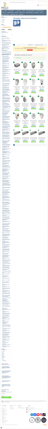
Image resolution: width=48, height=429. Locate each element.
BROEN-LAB (3, 357)
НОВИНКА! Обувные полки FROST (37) (5, 284)
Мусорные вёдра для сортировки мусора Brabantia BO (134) (6, 130)
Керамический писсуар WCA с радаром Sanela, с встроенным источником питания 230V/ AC (33, 122)
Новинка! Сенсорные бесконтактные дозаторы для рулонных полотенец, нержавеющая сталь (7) (6, 256)
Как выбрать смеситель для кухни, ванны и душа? (6, 381)
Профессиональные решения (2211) (5, 50)
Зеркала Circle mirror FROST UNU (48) (6, 154)
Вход (41, 1)
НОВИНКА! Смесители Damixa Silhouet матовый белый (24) (6, 144)
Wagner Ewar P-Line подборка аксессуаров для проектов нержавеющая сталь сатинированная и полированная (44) (6, 142)
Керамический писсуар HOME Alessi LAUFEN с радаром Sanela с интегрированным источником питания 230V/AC (17, 105)
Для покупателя (19, 10)
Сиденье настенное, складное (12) (6, 327)
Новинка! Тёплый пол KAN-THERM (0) (5, 156)
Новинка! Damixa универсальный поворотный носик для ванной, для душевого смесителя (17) (6, 122)
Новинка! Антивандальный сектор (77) (5, 206)
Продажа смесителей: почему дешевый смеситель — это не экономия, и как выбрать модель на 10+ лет (6, 377)
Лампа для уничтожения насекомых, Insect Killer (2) (5, 315)
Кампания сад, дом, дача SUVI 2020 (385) (6, 109)
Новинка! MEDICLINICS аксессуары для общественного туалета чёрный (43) (5, 322)
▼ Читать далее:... (18, 57)
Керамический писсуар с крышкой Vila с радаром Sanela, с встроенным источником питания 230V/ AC (41, 122)
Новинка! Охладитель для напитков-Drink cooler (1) (5, 87)
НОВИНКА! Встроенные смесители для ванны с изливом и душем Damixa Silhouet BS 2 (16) (5, 61)
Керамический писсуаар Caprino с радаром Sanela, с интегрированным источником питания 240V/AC (33, 71)
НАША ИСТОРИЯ (11, 10)
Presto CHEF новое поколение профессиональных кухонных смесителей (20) (6, 161)
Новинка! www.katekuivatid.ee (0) (6, 306)
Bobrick (3, 353)
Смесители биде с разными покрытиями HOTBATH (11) (6, 83)
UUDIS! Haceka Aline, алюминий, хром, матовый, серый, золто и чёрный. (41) (6, 104)
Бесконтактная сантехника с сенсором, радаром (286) (6, 217)
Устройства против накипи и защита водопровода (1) (6, 58)
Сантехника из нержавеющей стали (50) (6, 264)
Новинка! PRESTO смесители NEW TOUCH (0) (6, 215)
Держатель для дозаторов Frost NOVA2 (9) (5, 65)
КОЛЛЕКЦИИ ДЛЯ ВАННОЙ (40, 10)
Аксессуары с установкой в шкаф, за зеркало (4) (5, 253)
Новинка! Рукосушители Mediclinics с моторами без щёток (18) (5, 227)
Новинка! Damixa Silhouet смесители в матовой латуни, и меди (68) (6, 240)
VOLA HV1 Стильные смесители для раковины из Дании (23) (6, 78)
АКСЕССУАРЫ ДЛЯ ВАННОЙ (30, 10)
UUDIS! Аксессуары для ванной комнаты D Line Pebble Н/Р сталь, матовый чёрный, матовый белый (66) (6, 192)
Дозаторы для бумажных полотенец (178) (5, 205)
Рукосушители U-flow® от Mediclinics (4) (5, 75)
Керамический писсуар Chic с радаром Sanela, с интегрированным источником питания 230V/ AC (33, 88)
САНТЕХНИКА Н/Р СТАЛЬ (14, 14)
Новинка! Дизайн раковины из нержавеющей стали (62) (6, 265)
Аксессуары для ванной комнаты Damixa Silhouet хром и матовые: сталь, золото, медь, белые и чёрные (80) (6, 133)
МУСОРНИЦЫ (21, 14)
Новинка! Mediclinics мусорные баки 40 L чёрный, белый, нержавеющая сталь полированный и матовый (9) (6, 127)
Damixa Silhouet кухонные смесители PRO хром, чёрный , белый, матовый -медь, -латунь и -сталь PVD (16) (6, 106)
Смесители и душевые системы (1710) (5, 45)
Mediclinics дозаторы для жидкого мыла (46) (5, 195)
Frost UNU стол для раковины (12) (6, 280)
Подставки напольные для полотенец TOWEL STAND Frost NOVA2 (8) (5, 147)
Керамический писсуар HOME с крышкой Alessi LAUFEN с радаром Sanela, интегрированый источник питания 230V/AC (25, 105)
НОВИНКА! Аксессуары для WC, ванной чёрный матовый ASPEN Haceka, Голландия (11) (6, 98)
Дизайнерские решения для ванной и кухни (21, 16)
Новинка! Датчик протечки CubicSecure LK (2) (5, 85)
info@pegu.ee (30, 411)
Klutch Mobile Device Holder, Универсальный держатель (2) (6, 313)
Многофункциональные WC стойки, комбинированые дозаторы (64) (6, 247)
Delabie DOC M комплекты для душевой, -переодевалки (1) (6, 230)
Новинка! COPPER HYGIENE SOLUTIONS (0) (6, 346)
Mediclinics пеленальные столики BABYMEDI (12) (5, 208)
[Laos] (17, 133)
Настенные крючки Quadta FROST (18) (5, 63)
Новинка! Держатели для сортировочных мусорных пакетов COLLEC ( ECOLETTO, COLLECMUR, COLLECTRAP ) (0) (6, 184)
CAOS (2, 358)
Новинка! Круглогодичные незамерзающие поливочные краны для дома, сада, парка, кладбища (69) (6, 101)
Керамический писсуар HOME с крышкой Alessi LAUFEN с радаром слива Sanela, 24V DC (33, 104)
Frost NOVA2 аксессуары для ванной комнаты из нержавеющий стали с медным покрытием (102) (6, 152)
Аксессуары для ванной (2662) (6, 39)
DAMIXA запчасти (22, 12)
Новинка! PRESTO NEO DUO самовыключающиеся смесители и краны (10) (6, 335)
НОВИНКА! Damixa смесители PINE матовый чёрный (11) (6, 111)
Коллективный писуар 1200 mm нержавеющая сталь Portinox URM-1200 (41, 138)
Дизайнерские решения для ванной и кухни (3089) (6, 54)
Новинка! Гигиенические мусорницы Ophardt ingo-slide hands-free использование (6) (6, 203)
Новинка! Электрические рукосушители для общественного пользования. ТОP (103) (6, 317)
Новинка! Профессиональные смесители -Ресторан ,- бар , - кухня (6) (6, 289)
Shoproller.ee (45, 424)
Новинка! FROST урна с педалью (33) (5, 343)
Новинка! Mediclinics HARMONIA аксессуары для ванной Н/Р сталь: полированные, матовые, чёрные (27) (6, 170)
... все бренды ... (4, 360)
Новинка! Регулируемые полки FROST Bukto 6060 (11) (6, 69)
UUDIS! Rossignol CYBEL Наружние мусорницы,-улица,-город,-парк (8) (6, 291)
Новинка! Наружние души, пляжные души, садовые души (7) (6, 200)
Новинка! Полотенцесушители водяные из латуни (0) (6, 176)
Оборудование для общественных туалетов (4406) (6, 48)
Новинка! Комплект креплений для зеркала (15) (6, 329)
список (32, 44)
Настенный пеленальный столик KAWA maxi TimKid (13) (6, 124)
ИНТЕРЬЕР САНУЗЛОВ (5, 14)
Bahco (3, 352)
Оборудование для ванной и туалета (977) (6, 40)
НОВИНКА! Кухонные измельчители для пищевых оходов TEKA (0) (6, 92)
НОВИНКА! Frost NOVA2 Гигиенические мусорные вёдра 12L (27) (5, 68)
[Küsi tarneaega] (17, 65)
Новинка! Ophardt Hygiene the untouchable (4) (6, 339)
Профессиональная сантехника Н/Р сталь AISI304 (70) (6, 222)
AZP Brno (3, 351)
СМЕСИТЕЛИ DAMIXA (10, 12)
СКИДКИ (24, 10)
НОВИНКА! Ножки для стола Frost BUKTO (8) (6, 71)
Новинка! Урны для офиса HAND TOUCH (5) (5, 269)
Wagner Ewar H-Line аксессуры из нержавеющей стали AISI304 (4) (6, 149)
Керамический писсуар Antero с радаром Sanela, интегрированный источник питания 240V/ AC (41, 71)
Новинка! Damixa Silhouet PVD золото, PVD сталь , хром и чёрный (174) (6, 337)
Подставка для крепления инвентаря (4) (5, 330)
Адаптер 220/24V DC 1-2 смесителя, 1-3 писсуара (17, 70)
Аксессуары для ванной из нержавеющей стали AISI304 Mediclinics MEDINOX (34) (6, 211)
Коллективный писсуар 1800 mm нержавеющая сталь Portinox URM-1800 (17, 138)
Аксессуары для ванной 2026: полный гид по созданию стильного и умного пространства (6, 372)
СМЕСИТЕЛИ (4, 12)
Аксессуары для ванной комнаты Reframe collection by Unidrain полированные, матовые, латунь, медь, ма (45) (6, 136)
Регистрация (44, 1)
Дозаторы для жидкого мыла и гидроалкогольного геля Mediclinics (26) (6, 219)
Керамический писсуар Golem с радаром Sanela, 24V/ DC (41, 87)
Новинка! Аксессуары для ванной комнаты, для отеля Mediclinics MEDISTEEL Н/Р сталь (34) (6, 197)
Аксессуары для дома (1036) (6, 42)
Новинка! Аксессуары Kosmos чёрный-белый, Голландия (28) (6, 325)
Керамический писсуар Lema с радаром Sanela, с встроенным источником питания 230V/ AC (41, 105)
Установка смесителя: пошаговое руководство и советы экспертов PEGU (6, 367)
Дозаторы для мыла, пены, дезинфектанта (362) (5, 229)
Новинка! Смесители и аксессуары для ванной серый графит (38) (6, 74)
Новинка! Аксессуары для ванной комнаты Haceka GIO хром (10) (6, 119)
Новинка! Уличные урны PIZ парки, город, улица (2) (6, 190)
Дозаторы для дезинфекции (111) (6, 232)
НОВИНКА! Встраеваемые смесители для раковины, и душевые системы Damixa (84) (6, 90)
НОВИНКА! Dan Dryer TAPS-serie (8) (6, 258)
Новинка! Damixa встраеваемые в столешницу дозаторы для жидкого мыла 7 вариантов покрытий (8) (6, 116)
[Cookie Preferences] (1, 428)
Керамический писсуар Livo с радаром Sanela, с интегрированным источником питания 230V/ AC (17, 122)
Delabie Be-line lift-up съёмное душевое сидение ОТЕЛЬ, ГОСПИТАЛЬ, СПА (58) (6, 224)
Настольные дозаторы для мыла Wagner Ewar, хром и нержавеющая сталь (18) (5, 250)
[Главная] (3, 11)
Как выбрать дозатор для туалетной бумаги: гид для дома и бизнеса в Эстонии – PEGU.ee (6, 385)
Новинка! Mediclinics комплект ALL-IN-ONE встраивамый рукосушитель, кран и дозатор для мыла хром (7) (6, 235)
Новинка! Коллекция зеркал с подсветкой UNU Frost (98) (6, 80)
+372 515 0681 (30, 410)
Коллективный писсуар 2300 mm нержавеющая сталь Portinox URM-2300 (25, 138)
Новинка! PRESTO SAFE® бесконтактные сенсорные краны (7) (5, 159)
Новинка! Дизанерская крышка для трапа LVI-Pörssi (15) (6, 332)
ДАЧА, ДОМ (16, 12)
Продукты (5, 10)
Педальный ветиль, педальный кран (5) (6, 272)
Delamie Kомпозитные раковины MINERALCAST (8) (6, 262)
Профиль (19, 406)
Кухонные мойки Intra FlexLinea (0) (6, 82)
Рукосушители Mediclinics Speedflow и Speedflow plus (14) (6, 282)
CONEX (3, 359)
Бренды (11, 406)
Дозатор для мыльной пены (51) (6, 278)
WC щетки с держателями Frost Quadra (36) (6, 298)
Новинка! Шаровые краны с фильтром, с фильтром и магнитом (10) (6, 164)
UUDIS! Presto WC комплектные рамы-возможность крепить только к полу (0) (6, 309)
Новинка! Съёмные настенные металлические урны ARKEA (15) (6, 188)
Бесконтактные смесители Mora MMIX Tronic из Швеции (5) (6, 139)
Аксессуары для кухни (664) (6, 43)
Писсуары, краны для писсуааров (31, 16)
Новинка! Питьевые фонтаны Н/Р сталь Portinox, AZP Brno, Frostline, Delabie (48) (6, 296)
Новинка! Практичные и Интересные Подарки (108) (6, 56)
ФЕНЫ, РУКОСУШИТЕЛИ (29, 12)
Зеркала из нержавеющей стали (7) (5, 251)
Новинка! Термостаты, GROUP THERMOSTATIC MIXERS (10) (6, 260)
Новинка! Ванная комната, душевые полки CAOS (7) (5, 302)
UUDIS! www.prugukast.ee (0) (6, 305)
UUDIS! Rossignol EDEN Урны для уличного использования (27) (6, 294)
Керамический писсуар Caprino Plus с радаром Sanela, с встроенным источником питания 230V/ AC (25, 88)
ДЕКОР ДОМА (36, 12)
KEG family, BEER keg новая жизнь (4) (6, 286)
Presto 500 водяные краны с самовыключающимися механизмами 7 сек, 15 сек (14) (6, 166)
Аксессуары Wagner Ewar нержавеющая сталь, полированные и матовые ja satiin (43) (6, 242)
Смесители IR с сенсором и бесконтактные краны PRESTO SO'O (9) (6, 213)
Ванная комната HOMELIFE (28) (6, 274)
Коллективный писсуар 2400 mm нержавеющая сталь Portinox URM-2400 (33, 138)
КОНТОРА (41, 12)
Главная (14, 16)
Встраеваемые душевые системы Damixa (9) (5, 237)
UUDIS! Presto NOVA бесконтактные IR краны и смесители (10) (5, 276)
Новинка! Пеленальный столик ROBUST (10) (6, 344)
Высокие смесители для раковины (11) (5, 311)
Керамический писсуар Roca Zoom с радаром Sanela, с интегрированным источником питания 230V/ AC (25, 122)
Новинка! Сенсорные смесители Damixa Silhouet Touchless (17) (5, 178)
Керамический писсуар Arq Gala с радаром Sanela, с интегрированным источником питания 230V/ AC (17, 88)
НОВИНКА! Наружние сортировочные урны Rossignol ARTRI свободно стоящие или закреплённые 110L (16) (6, 95)
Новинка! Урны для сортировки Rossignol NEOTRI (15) (6, 303)
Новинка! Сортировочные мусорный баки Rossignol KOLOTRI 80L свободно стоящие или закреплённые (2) (6, 181)
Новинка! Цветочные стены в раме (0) (6, 320)
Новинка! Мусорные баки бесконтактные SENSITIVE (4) (6, 267)
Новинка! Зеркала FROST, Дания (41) (5, 341)
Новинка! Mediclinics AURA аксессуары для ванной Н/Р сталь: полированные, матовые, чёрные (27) (6, 173)
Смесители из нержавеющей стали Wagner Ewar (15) (6, 245)
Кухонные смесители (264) (6, 46)
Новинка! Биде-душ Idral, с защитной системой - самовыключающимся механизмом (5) (5, 113)
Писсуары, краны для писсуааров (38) (5, 300)
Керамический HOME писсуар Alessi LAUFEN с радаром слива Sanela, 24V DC (25, 70)
